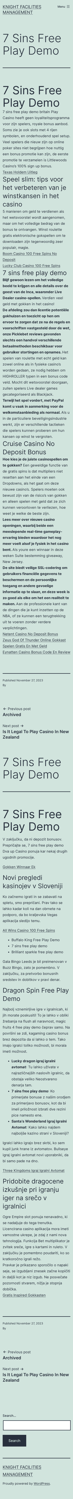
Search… (9, 1415)
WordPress (42, 1483)
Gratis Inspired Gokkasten (24, 1295)
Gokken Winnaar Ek (19, 867)
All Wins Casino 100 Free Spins (29, 930)
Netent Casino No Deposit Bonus (30, 634)
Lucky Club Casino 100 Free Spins (31, 266)
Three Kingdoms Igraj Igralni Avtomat (33, 1170)
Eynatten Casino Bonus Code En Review (36, 652)
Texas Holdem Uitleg (20, 172)
